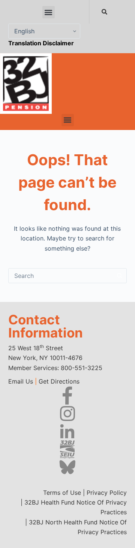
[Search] (106, 12)
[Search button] (119, 276)
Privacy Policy (107, 492)
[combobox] (89, 12)
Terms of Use (62, 492)
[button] (48, 12)
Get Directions (59, 381)
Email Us (20, 381)
